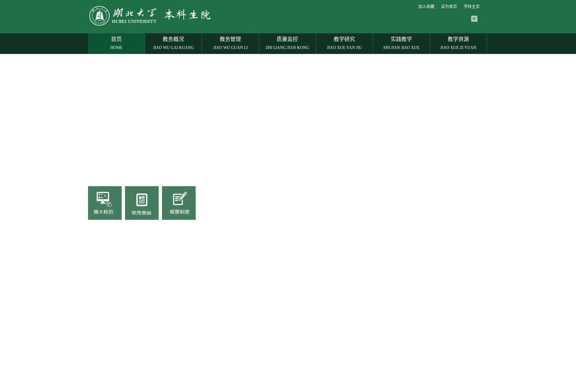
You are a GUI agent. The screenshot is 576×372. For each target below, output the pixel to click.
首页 (116, 43)
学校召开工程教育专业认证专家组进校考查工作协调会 (147, 336)
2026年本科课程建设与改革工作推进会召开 (136, 291)
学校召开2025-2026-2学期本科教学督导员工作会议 (144, 302)
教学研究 (344, 43)
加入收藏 (426, 6)
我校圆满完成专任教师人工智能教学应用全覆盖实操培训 (149, 279)
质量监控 (287, 43)
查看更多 (289, 237)
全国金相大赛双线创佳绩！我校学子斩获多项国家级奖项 (149, 257)
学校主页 (472, 6)
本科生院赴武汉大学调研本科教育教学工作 (135, 359)
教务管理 (230, 43)
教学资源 (458, 43)
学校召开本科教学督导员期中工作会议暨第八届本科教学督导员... (158, 325)
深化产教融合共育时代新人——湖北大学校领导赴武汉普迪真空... (158, 268)
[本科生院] (152, 25)
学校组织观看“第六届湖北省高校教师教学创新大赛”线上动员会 (156, 347)
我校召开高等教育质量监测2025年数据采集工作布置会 (148, 313)
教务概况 (173, 43)
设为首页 (449, 6)
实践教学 (401, 43)
